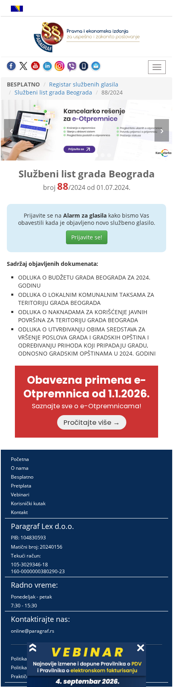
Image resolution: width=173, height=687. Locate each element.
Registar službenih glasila (83, 84)
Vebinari (20, 494)
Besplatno (22, 476)
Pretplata (21, 485)
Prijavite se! (86, 237)
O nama (20, 468)
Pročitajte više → (92, 422)
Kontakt (19, 512)
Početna (20, 459)
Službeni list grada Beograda (53, 92)
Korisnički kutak (28, 503)
